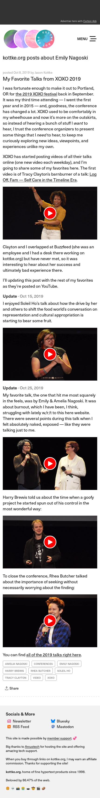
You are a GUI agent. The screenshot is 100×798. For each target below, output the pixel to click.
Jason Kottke (44, 72)
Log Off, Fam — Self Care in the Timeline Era (50, 177)
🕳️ (28, 788)
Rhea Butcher (40, 671)
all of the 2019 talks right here (53, 654)
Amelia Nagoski (16, 664)
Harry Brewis (14, 671)
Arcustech (32, 746)
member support (59, 738)
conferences (43, 664)
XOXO (50, 678)
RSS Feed (21, 726)
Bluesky (63, 721)
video (37, 678)
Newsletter (22, 721)
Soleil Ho (63, 671)
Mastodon (65, 726)
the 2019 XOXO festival (36, 94)
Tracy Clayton (15, 678)
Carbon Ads (90, 21)
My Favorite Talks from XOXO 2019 (42, 78)
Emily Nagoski (69, 664)
